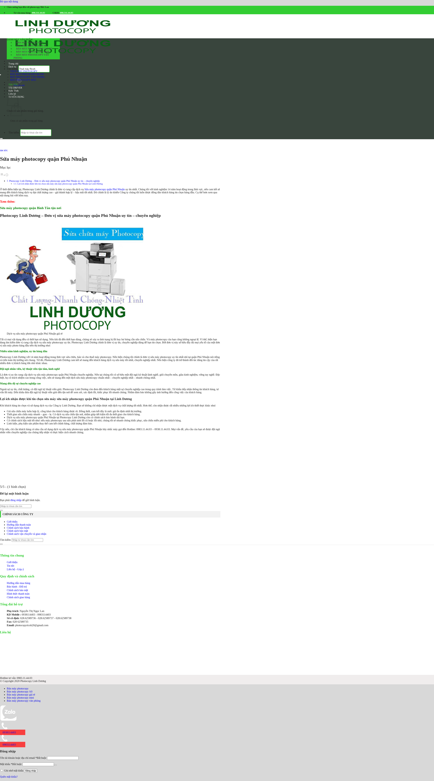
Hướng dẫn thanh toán (19, 524)
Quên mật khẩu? (9, 776)
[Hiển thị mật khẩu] (55, 765)
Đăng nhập (30, 770)
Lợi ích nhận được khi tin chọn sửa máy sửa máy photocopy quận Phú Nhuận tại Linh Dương (60, 183)
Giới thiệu (12, 521)
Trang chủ (13, 63)
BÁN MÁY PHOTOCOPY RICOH (27, 74)
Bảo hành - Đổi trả (17, 586)
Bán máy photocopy (29, 42)
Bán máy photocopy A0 (31, 45)
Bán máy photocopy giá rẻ (34, 48)
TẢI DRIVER (15, 87)
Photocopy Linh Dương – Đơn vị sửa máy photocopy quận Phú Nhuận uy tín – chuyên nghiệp (54, 181)
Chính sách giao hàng (18, 597)
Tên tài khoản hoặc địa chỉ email (23, 757)
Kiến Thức (13, 91)
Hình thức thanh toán (18, 593)
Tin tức (10, 565)
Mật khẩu (11, 764)
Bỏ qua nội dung (9, 1)
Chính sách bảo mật (17, 530)
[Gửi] (1, 138)
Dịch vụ (12, 66)
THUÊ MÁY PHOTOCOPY (23, 71)
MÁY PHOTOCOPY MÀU (23, 80)
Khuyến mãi (19, 85)
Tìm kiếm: (12, 68)
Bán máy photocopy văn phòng (31, 56)
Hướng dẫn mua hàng (18, 583)
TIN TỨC (13, 84)
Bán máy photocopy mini (32, 52)
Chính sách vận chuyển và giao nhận (26, 533)
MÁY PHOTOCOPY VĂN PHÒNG (27, 77)
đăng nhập (16, 500)
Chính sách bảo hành (18, 527)
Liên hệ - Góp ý (15, 569)
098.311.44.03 (38, 13)
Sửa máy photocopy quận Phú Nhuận (104, 189)
